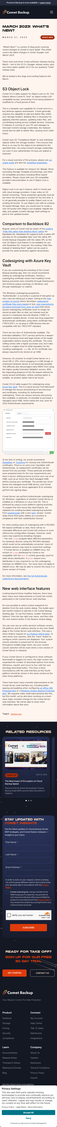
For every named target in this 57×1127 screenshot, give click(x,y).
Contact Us (42, 973)
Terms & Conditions (40, 1067)
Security (6, 1033)
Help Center (36, 1023)
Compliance (8, 1038)
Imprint (33, 1077)
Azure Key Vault (9, 387)
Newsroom (35, 1062)
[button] (26, 800)
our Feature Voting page (38, 634)
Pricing (5, 1028)
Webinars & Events (11, 1067)
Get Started (14, 973)
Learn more (45, 2)
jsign (33, 513)
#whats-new (16, 714)
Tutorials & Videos (11, 1062)
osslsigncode (13, 513)
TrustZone (20, 462)
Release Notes (9, 1057)
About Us (35, 1052)
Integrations (36, 1038)
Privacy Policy (37, 1072)
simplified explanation (37, 162)
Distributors (36, 1033)
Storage (6, 1023)
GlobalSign (7, 462)
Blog (4, 1072)
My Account (36, 1018)
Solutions (6, 1018)
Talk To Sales (36, 1028)
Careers (34, 1057)
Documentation (9, 1052)
